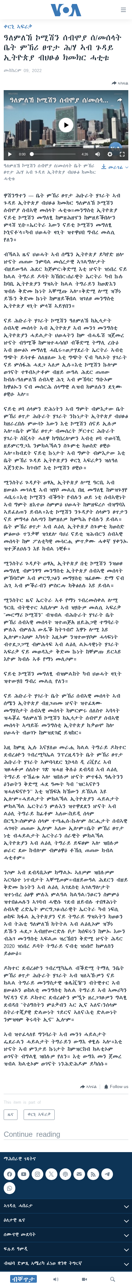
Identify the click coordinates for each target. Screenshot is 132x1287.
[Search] (112, 1279)
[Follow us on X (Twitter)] (51, 1174)
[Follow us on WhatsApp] (9, 1188)
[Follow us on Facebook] (9, 1174)
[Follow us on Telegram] (107, 1174)
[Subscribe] (79, 1174)
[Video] (84, 1279)
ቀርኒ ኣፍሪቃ (18, 27)
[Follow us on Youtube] (23, 1174)
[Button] (120, 83)
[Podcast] (65, 1174)
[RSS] (93, 1174)
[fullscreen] (122, 154)
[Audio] (56, 1279)
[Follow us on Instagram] (37, 1174)
